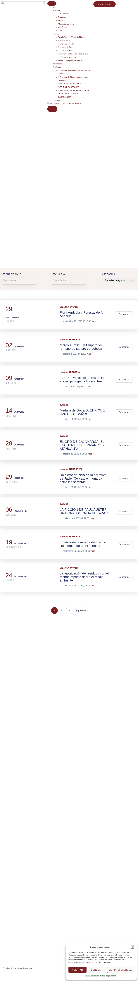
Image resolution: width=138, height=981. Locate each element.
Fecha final (59, 274)
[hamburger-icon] (51, 3)
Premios (56, 34)
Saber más (124, 314)
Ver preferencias (120, 970)
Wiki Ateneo (62, 27)
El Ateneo (56, 11)
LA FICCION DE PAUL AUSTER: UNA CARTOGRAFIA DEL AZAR (84, 511)
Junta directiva (64, 14)
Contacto (56, 101)
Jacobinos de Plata (65, 50)
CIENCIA (64, 307)
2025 (60, 31)
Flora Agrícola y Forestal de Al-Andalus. (82, 314)
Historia (61, 21)
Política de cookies (92, 976)
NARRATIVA (75, 469)
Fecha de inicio (12, 274)
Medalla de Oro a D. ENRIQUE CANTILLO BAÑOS (82, 412)
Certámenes (57, 67)
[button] (132, 947)
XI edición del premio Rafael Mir (70, 60)
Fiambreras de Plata (66, 44)
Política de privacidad (108, 976)
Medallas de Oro (64, 41)
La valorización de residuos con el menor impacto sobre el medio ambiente (84, 577)
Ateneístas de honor (66, 24)
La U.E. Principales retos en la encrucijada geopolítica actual (82, 379)
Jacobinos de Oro (65, 47)
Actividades (57, 64)
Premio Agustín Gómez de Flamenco (72, 37)
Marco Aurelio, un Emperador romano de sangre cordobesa (81, 346)
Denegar (97, 970)
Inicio (55, 7)
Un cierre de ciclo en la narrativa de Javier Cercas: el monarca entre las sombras (83, 478)
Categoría (108, 274)
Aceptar (77, 970)
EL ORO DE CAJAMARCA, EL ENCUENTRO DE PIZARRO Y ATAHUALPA (82, 445)
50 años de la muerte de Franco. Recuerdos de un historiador (83, 544)
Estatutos (62, 17)
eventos (74, 307)
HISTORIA (74, 339)
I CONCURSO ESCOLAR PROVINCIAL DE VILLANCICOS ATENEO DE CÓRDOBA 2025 (73, 94)
